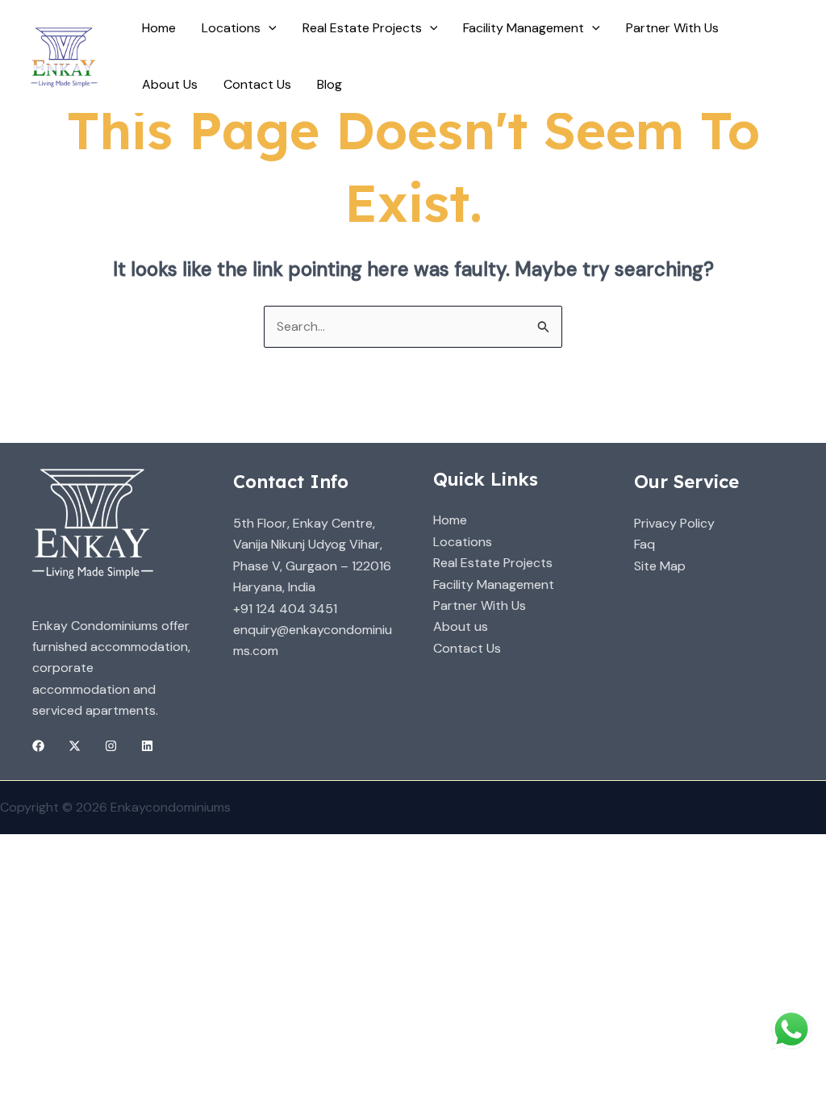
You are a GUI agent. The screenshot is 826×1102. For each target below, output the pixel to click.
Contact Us (257, 84)
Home (159, 27)
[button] (269, 28)
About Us (170, 84)
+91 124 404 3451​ (285, 608)
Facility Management (493, 584)
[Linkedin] (147, 746)
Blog (329, 84)
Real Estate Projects (493, 562)
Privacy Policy (674, 523)
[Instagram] (111, 746)
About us (460, 626)
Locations (231, 27)
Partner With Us (672, 27)
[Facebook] (38, 746)
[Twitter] (75, 746)
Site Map (660, 565)
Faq (644, 544)
